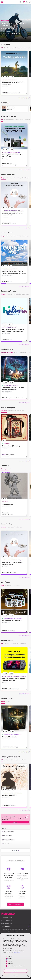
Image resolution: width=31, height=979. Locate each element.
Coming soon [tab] (5, 469)
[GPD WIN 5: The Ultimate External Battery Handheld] (14, 660)
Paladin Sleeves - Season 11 (12, 620)
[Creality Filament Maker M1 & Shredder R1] (14, 136)
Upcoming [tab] (9, 177)
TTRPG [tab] (16, 352)
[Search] (20, 2)
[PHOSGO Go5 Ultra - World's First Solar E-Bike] (14, 64)
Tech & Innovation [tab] (9, 48)
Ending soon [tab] (19, 527)
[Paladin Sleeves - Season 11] (14, 602)
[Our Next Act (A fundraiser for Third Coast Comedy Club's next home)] (14, 253)
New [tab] (11, 469)
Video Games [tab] (22, 352)
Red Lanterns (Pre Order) (11, 446)
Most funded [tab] (11, 527)
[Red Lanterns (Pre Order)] (14, 427)
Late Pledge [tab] (25, 177)
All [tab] (2, 48)
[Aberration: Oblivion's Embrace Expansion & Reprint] (14, 369)
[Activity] (23, 2)
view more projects (24, 98)
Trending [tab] (3, 527)
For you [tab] (3, 177)
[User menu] (26, 2)
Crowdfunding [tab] (17, 177)
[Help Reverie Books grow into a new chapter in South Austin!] (14, 311)
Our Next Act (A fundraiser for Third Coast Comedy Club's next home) (13, 273)
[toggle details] (27, 94)
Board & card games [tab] (7, 352)
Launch (15, 822)
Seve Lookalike (7, 504)
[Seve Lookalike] (14, 486)
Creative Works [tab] (19, 48)
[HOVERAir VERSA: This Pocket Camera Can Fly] (14, 195)
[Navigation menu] (29, 2)
